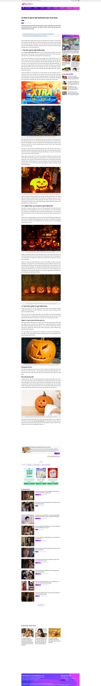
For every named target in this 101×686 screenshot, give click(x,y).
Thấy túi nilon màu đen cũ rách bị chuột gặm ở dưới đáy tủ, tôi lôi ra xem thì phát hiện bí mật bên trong (47, 492)
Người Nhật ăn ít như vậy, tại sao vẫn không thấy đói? (66, 64)
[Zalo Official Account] (73, 0)
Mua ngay (29, 483)
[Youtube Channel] (75, 0)
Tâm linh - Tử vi (38, 518)
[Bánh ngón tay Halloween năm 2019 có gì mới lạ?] (26, 450)
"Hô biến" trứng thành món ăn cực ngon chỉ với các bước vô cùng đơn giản (38, 34)
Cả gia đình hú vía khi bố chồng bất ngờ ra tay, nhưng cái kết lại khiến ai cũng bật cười (47, 503)
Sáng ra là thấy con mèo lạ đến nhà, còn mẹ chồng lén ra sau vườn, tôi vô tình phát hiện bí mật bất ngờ (47, 582)
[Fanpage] (71, 0)
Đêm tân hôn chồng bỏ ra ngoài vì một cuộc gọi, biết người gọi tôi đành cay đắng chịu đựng (47, 593)
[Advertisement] (41, 435)
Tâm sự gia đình (38, 494)
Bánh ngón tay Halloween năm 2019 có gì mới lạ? (40, 447)
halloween (29, 464)
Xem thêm (58, 453)
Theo (53, 456)
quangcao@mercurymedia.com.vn (69, 678)
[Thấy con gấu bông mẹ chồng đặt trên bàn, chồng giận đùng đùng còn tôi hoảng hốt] (27, 574)
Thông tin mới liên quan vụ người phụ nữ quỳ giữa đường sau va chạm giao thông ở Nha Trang (70, 53)
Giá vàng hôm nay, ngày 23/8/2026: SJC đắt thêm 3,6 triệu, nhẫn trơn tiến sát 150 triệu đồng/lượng (55, 640)
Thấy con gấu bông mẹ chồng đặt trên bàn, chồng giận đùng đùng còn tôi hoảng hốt (47, 571)
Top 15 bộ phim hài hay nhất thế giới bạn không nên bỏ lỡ (35, 35)
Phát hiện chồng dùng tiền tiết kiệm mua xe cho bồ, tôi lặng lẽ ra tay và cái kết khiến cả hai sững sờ (47, 527)
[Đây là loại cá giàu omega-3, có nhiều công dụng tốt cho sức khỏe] (66, 71)
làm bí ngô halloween (46, 464)
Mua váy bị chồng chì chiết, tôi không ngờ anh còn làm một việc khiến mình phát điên (47, 549)
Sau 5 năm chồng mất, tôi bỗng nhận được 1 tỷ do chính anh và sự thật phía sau (47, 538)
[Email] (79, 0)
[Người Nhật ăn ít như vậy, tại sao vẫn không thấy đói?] (66, 58)
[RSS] (77, 0)
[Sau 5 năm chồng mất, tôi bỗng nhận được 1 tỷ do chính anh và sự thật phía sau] (27, 541)
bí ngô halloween (37, 464)
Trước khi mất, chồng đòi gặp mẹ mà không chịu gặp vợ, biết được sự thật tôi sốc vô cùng (47, 560)
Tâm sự (37, 505)
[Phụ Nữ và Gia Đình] (27, 4)
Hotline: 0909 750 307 (37, 0)
